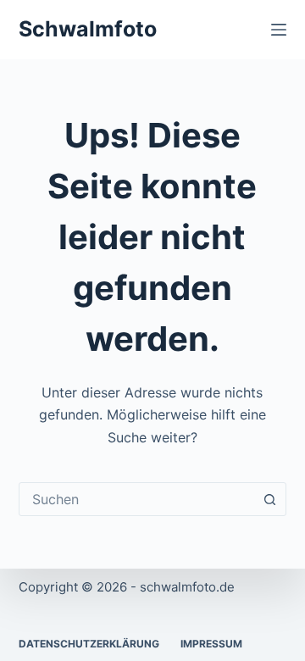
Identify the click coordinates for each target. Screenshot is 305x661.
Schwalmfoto (88, 29)
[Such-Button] (269, 499)
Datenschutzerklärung (89, 643)
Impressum (211, 643)
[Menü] (278, 29)
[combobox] (136, 499)
